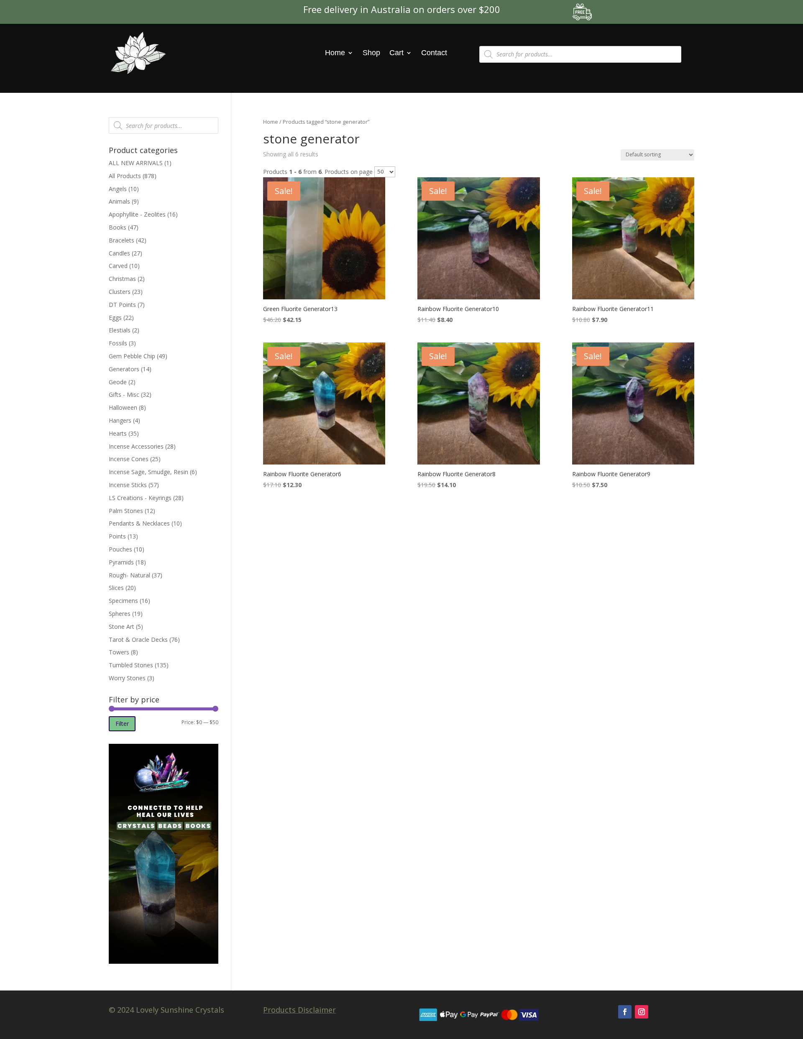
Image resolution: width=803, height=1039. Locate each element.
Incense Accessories (136, 446)
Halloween (123, 407)
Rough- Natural (129, 575)
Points (117, 536)
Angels (118, 189)
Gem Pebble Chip (132, 356)
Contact (434, 53)
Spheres (119, 614)
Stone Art (121, 627)
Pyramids (121, 562)
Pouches (120, 549)
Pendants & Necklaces (139, 523)
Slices (116, 588)
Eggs (115, 318)
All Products (125, 176)
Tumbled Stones (131, 665)
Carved (118, 266)
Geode (118, 382)
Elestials (119, 330)
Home (335, 53)
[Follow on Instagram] (641, 1012)
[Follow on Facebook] (625, 1012)
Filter (122, 724)
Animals (119, 201)
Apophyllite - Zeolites (137, 214)
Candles (119, 253)
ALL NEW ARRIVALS (136, 163)
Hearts (118, 433)
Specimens (123, 601)
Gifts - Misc (124, 394)
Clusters (119, 292)
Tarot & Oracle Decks (138, 639)
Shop (371, 53)
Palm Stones (126, 511)
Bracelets (121, 240)
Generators (124, 369)
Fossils (118, 343)
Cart (396, 53)
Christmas (122, 279)
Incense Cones (128, 459)
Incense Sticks (128, 485)
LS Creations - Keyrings (140, 498)
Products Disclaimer (299, 1010)
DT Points (122, 305)
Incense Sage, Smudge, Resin (148, 472)
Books (117, 227)
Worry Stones (127, 678)
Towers (119, 652)
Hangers (120, 420)
